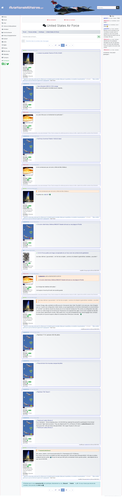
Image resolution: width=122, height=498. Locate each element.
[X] (8, 64)
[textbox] (106, 7)
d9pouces (26, 112)
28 (59, 45)
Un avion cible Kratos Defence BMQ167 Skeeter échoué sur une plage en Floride (59, 224)
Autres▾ (5, 38)
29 (62, 45)
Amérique (41, 32)
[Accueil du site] (2, 7)
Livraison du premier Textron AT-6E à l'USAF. (49, 53)
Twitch (72, 483)
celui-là (46, 194)
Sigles (5, 45)
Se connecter (52, 20)
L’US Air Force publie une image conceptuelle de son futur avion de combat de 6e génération (63, 253)
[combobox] (106, 7)
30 (66, 45)
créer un (40, 485)
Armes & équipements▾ (9, 35)
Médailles (6, 54)
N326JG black (57, 138)
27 (55, 45)
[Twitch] (5, 64)
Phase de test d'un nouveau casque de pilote (49, 363)
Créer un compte (70, 20)
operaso (106, 24)
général (106, 18)
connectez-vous (107, 52)
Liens (4, 41)
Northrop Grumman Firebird (45, 138)
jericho (25, 50)
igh (24, 250)
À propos (5, 57)
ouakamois (26, 83)
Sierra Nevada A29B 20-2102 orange (47, 86)
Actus (5, 16)
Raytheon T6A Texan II (43, 392)
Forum (5, 20)
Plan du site (6, 51)
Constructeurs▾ (7, 32)
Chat (4, 23)
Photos (5, 48)
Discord (65, 483)
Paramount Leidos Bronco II (45, 420)
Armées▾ (5, 29)
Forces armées (32, 32)
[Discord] (3, 64)
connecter (38, 483)
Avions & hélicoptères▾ (9, 26)
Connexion (6, 60)
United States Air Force (52, 32)
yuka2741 (106, 28)
